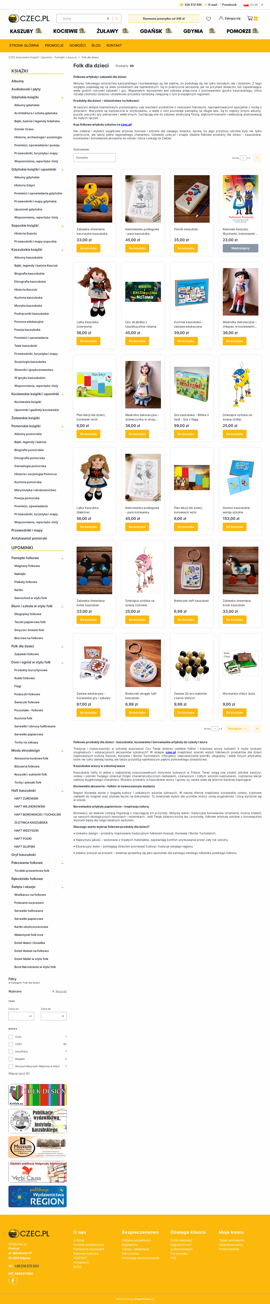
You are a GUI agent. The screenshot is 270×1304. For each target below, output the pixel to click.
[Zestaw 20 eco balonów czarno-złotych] (192, 663)
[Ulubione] (209, 19)
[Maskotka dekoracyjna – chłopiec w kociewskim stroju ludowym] (240, 292)
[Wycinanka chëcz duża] (240, 663)
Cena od (13, 1008)
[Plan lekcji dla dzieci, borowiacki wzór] (192, 477)
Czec (18, 1036)
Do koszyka (88, 248)
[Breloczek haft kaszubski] (192, 570)
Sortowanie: (81, 149)
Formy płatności (181, 1240)
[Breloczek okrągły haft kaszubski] (143, 663)
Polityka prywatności (136, 1240)
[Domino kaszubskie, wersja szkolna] (240, 477)
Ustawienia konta (231, 1244)
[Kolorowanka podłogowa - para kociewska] (143, 477)
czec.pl (126, 124)
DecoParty (21, 1051)
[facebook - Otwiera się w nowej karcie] (13, 1280)
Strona (235, 158)
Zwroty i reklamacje (135, 1249)
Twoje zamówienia (231, 1240)
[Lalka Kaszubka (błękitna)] (94, 477)
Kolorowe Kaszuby (86, 1253)
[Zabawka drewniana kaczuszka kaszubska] (94, 199)
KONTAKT (80, 1258)
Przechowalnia (229, 1249)
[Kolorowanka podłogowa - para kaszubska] (143, 199)
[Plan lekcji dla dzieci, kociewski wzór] (94, 384)
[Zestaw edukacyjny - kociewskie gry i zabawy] (94, 663)
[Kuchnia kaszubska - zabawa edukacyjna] (192, 292)
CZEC (18, 1044)
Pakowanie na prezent (88, 1249)
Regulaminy (130, 1244)
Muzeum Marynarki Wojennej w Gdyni (37, 1066)
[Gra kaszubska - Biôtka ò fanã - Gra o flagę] (192, 384)
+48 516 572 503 (26, 1265)
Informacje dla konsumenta (140, 1258)
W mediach (81, 1262)
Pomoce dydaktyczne (88, 1244)
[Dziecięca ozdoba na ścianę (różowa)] (143, 570)
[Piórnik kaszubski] (192, 199)
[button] (116, 18)
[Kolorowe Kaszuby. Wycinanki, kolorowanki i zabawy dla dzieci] (240, 199)
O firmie (78, 1240)
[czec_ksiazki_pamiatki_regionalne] (37, 1233)
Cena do (46, 1008)
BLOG (77, 1267)
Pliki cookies (130, 1253)
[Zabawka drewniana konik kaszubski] (240, 570)
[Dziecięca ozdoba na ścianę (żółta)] (240, 384)
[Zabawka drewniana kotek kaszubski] (94, 570)
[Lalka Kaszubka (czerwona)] (94, 292)
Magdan (20, 1058)
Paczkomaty (179, 1253)
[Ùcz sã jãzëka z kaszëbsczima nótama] (143, 292)
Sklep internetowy (133, 1299)
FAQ (173, 1258)
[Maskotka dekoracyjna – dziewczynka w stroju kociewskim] (143, 384)
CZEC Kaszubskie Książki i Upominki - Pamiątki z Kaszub (42, 57)
